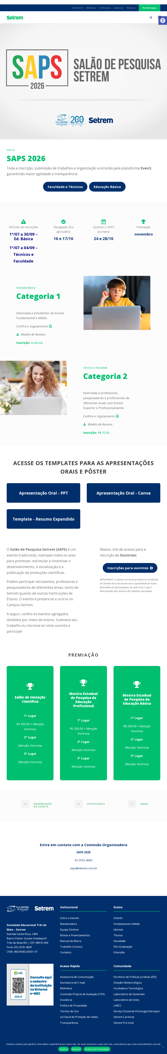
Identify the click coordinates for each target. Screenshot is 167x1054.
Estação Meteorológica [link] (128, 982)
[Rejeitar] (163, 1047)
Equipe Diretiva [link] (69, 929)
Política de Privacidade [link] (73, 1005)
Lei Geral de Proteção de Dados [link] (79, 1017)
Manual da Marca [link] (70, 941)
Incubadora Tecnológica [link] (128, 988)
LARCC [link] (117, 1005)
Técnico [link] (118, 935)
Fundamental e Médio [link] (127, 924)
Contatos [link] (65, 952)
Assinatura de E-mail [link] (72, 982)
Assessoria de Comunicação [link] (77, 977)
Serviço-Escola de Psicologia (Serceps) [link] (136, 1011)
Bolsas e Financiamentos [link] (75, 935)
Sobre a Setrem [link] (69, 918)
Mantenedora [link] (68, 924)
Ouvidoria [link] (66, 1000)
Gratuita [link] (29, 343)
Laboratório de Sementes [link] (129, 994)
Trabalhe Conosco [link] (71, 946)
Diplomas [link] (118, 7)
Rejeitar (76, 1049)
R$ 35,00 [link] (96, 433)
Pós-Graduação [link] (123, 946)
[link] (163, 20)
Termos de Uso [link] (69, 1011)
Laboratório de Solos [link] (126, 1000)
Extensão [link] (119, 952)
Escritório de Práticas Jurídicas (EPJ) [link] (135, 977)
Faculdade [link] (120, 941)
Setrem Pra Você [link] (124, 1023)
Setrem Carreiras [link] (124, 1017)
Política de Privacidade (97, 1049)
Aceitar (63, 1049)
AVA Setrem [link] (77, 7)
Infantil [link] (118, 918)
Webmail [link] (130, 7)
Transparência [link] (69, 1023)
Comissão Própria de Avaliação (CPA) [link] (82, 994)
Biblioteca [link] (91, 7)
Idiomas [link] (118, 929)
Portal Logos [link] (150, 7)
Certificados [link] (105, 7)
